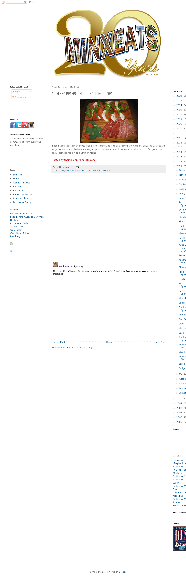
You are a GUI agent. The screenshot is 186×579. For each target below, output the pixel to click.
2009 (179, 403)
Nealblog (15, 236)
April (182, 378)
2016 (179, 142)
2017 (179, 138)
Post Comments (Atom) (79, 347)
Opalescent (16, 229)
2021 (179, 119)
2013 (179, 156)
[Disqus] (109, 219)
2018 (179, 133)
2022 (179, 114)
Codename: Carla (19, 223)
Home (109, 342)
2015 (179, 147)
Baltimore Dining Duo (21, 213)
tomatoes (105, 170)
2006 (179, 417)
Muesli (182, 298)
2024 (179, 105)
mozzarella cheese (91, 170)
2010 (179, 398)
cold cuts (69, 170)
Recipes (17, 186)
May (181, 373)
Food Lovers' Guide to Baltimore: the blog (27, 218)
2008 (179, 408)
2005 (179, 421)
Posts (17, 91)
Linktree (17, 174)
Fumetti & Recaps (22, 194)
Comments (20, 97)
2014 (179, 152)
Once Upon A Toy (19, 233)
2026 (179, 95)
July (181, 193)
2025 (179, 100)
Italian (78, 170)
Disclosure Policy (22, 202)
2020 (179, 123)
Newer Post (58, 342)
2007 (179, 412)
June (182, 198)
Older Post (159, 342)
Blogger (123, 571)
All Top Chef (17, 226)
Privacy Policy (20, 198)
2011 (179, 166)
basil (62, 170)
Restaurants (19, 190)
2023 (179, 109)
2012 (179, 161)
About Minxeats (21, 182)
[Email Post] (77, 167)
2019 (179, 128)
